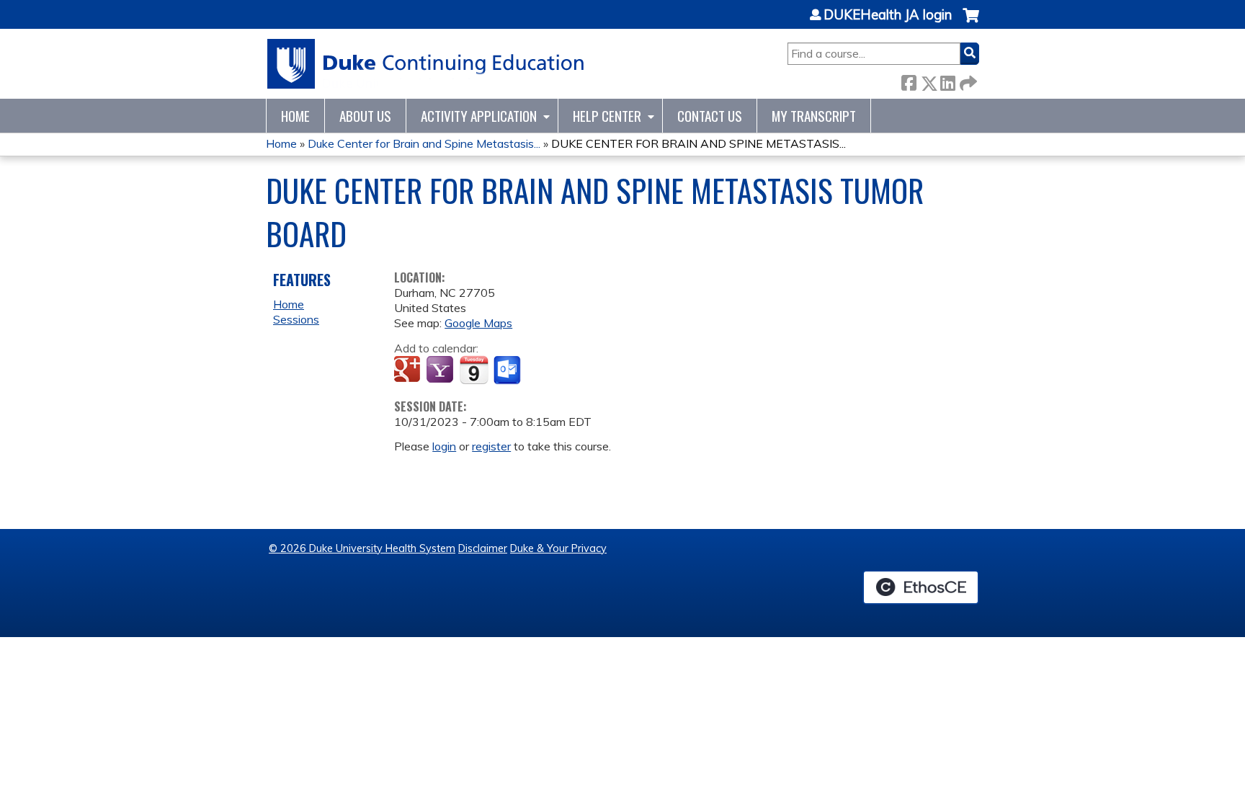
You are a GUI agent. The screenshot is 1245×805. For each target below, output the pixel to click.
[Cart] (971, 23)
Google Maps (478, 323)
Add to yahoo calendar (441, 370)
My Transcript (814, 115)
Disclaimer (482, 548)
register (491, 446)
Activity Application (479, 115)
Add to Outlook (508, 370)
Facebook (908, 80)
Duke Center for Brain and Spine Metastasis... (424, 143)
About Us (365, 115)
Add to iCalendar (473, 369)
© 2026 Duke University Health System (362, 548)
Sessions (296, 319)
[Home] (426, 64)
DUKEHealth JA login (888, 15)
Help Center (607, 115)
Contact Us (709, 115)
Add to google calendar (409, 370)
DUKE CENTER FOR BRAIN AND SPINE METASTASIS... (698, 143)
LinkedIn (947, 80)
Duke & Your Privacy (558, 548)
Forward (967, 80)
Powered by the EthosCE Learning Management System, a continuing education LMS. (920, 587)
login (444, 446)
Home (295, 115)
